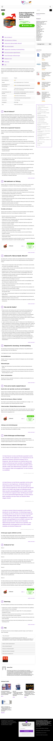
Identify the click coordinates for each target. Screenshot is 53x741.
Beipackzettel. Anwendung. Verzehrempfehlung (14, 49)
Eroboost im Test (8, 58)
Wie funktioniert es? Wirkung (10, 40)
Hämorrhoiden (38, 33)
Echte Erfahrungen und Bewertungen (12, 55)
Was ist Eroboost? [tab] (6, 635)
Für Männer (38, 26)
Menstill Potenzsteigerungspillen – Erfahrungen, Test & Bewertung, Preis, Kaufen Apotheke (18, 693)
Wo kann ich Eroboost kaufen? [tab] (8, 648)
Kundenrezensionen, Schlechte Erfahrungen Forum (43, 138)
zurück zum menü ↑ (31, 178)
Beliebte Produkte (39, 22)
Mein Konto (49, 723)
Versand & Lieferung (42, 722)
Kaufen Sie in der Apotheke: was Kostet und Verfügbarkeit (43, 127)
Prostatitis (38, 37)
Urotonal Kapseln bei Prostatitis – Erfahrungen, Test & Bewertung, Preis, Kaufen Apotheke (6, 693)
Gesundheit (38, 30)
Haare (37, 32)
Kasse (37, 724)
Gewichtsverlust (39, 31)
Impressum (46, 721)
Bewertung (7, 61)
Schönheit (38, 40)
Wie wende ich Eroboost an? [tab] (8, 653)
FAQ (5, 64)
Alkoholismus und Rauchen (41, 21)
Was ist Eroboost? (8, 37)
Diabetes (37, 25)
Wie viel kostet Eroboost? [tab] (7, 646)
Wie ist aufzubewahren (43, 122)
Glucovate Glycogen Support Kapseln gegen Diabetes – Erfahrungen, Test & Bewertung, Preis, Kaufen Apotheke (47, 74)
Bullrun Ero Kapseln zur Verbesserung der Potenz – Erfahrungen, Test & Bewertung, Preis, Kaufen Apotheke (29, 693)
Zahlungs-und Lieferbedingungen (44, 133)
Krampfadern (38, 36)
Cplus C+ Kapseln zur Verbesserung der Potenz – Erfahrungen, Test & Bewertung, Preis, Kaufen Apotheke (6, 708)
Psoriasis (37, 38)
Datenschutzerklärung (39, 720)
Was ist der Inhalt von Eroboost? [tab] (8, 651)
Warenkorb (46, 724)
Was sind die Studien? (9, 46)
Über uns (37, 722)
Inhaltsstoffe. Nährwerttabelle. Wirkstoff (13, 43)
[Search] (50, 6)
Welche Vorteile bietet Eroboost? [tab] (9, 643)
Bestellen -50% (27, 25)
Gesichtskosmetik (39, 28)
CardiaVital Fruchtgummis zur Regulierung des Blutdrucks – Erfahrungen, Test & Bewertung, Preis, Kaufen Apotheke (46, 84)
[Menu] (2, 6)
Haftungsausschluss (43, 723)
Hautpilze (38, 35)
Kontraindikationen (42, 119)
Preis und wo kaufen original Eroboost (12, 52)
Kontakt (50, 721)
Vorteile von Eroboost (42, 111)
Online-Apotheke (41, 724)
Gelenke (37, 27)
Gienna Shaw (9, 667)
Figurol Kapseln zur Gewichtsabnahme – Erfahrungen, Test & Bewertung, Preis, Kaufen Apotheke (46, 64)
